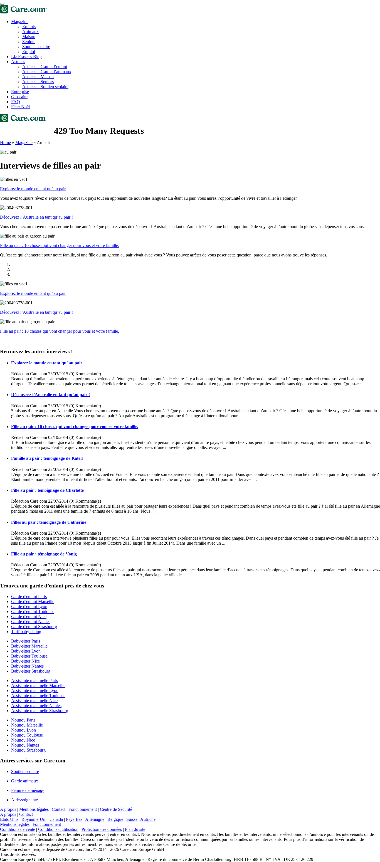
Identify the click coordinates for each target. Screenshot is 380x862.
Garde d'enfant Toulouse (32, 611)
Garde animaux (24, 781)
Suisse (131, 819)
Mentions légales (34, 809)
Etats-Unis (9, 819)
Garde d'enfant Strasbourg (34, 626)
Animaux (30, 31)
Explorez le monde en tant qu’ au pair (33, 188)
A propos (8, 809)
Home (5, 142)
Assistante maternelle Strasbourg (39, 710)
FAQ (15, 101)
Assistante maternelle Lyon (34, 690)
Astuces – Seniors (38, 81)
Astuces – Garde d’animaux (46, 71)
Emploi (28, 51)
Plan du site (135, 829)
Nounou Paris (23, 720)
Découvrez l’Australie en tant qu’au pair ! (36, 217)
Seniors (28, 41)
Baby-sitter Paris (25, 641)
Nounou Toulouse (27, 735)
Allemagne (94, 819)
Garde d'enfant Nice (28, 616)
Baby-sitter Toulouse (29, 656)
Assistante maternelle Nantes (36, 705)
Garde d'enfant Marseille (32, 601)
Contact (58, 809)
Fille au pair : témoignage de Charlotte (47, 490)
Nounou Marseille (27, 725)
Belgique (115, 819)
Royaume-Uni (33, 819)
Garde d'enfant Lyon (29, 606)
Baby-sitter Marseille (29, 646)
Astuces (18, 61)
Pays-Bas (74, 819)
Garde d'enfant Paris (29, 596)
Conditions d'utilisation (58, 829)
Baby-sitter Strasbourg (30, 671)
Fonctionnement (82, 809)
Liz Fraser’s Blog (26, 56)
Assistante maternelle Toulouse (38, 695)
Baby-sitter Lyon (26, 651)
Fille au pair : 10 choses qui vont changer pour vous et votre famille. (59, 245)
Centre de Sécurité (116, 809)
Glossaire (19, 96)
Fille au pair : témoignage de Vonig (44, 554)
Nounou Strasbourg (28, 750)
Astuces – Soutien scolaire (45, 86)
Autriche (148, 819)
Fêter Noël (20, 106)
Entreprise (20, 91)
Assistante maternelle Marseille (38, 685)
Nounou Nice (23, 740)
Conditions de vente (17, 829)
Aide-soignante (24, 799)
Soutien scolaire (36, 46)
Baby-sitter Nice (25, 661)
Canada (57, 819)
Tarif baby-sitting (26, 631)
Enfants (29, 26)
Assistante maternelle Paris (34, 680)
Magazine (19, 21)
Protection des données (102, 829)
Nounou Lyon (23, 730)
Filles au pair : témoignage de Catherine (48, 522)
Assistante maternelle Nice (34, 700)
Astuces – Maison (38, 76)
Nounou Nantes (25, 745)
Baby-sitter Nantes (27, 666)
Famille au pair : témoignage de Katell (47, 458)
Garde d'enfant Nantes (30, 621)
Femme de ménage (27, 790)
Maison (28, 36)
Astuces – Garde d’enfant (44, 66)
